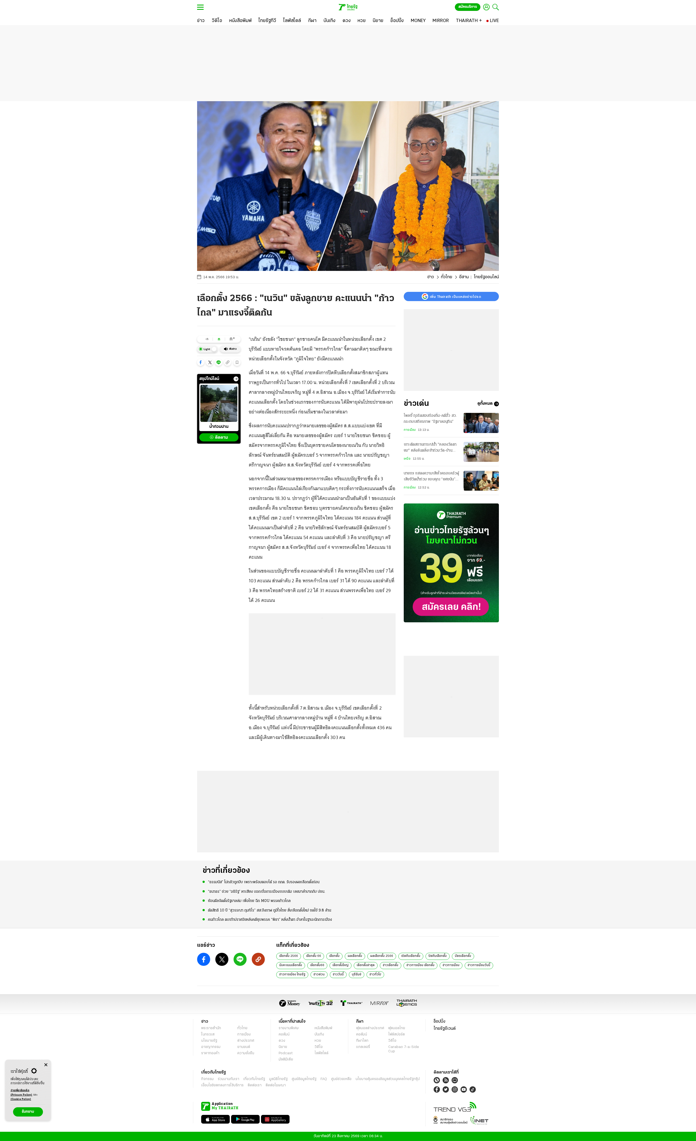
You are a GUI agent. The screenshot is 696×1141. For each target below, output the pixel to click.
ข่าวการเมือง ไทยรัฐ (292, 974)
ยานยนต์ (243, 1047)
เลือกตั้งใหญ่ (341, 965)
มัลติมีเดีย (286, 1059)
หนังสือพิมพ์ (323, 1028)
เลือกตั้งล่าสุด (366, 965)
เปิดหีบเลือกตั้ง (410, 956)
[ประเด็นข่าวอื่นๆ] (236, 378)
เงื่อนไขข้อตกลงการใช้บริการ (222, 1085)
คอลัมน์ (284, 1034)
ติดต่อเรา (255, 1085)
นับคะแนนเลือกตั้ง (290, 965)
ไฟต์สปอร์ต (396, 1034)
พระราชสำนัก (211, 1028)
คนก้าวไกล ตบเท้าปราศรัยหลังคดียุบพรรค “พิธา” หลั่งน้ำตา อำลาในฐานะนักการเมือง (270, 920)
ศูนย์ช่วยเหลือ (341, 1079)
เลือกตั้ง (334, 956)
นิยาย (283, 1047)
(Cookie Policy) (21, 1099)
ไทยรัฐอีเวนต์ (445, 1028)
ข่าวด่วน (319, 974)
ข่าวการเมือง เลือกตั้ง (420, 965)
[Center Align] (45, 1065)
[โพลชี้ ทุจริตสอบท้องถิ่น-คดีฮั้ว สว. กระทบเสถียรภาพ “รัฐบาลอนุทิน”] (481, 423)
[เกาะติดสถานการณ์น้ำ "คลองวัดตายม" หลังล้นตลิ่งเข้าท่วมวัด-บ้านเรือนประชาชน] (481, 452)
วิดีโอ (319, 1047)
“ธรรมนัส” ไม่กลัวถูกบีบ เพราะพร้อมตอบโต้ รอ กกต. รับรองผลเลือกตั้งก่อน (263, 882)
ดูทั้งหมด (485, 404)
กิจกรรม (207, 1079)
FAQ (324, 1079)
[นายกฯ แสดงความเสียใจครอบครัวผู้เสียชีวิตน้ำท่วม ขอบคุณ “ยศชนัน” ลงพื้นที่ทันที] (481, 481)
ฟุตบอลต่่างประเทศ (370, 1028)
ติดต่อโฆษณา (276, 1085)
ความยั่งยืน (245, 1053)
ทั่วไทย (446, 277)
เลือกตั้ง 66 (313, 956)
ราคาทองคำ (210, 1053)
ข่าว (430, 277)
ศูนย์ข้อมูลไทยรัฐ (304, 1079)
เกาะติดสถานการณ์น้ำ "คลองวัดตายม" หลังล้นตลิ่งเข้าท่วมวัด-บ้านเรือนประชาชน (430, 448)
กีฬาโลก (362, 1041)
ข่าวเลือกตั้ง (390, 965)
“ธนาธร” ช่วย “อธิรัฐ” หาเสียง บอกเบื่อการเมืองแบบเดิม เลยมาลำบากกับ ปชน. (266, 892)
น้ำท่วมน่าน (218, 427)
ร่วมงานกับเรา (228, 1079)
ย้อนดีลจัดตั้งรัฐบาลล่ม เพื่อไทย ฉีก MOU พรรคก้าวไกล (249, 901)
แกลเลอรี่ (363, 1047)
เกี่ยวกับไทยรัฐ (254, 1079)
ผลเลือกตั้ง (355, 956)
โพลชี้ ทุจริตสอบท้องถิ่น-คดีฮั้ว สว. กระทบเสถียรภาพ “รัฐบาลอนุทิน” (430, 419)
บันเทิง (319, 1034)
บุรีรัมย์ (356, 974)
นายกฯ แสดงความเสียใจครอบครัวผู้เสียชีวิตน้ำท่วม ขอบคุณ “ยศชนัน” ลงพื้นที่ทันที (431, 477)
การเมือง (410, 430)
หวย (318, 1041)
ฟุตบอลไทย (396, 1028)
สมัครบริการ (467, 7)
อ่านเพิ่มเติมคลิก (21, 1092)
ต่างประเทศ (245, 1041)
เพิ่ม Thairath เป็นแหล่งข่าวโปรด (455, 296)
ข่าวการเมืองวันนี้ (479, 965)
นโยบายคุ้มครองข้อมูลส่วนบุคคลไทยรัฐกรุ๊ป (388, 1079)
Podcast (286, 1053)
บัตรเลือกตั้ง (463, 956)
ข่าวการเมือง (451, 965)
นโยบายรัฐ (209, 1041)
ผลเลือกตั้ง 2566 (381, 956)
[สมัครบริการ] (451, 562)
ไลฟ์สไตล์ (321, 1053)
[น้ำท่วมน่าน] (218, 403)
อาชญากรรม (210, 1047)
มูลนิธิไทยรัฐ (278, 1079)
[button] (200, 362)
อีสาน (464, 277)
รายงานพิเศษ (289, 1028)
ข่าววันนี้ (338, 974)
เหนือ (407, 458)
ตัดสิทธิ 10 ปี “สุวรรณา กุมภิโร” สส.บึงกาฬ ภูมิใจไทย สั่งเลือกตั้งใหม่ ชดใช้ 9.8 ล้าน (269, 910)
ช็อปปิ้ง (439, 1021)
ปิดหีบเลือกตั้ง (437, 956)
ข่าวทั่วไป (375, 974)
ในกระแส (208, 1034)
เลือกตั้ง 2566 (288, 956)
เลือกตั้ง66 (317, 965)
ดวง (282, 1041)
